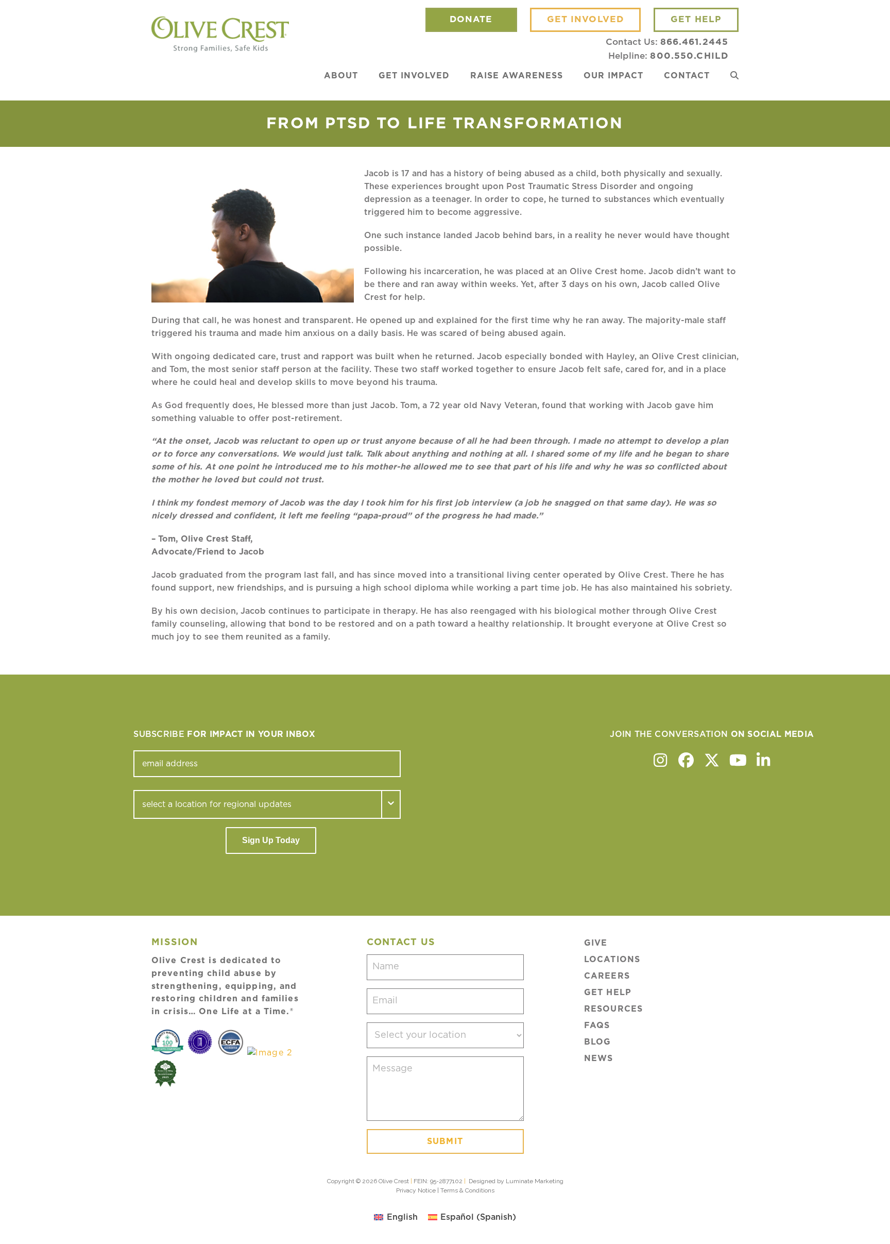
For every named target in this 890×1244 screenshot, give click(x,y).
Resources (613, 1009)
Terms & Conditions (467, 1190)
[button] (734, 76)
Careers (607, 976)
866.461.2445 (694, 42)
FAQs (597, 1025)
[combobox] (257, 804)
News (598, 1058)
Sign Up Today (271, 840)
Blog (597, 1042)
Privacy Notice (416, 1190)
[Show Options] (391, 804)
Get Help (607, 992)
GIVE (595, 943)
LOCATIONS (612, 959)
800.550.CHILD (689, 56)
